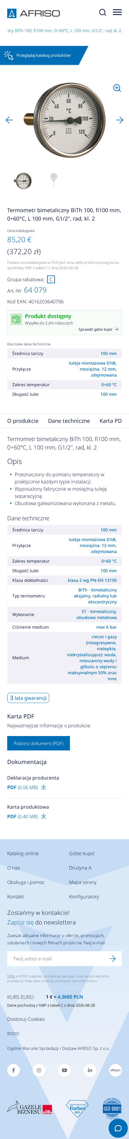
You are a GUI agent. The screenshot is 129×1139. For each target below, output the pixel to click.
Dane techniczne (69, 420)
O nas (13, 867)
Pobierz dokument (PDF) (38, 743)
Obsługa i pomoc (26, 882)
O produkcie (22, 420)
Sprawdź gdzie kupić (95, 329)
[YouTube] (64, 1070)
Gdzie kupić (82, 853)
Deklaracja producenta (33, 777)
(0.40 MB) (23, 816)
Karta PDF (112, 420)
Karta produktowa (28, 807)
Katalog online (23, 853)
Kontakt (15, 896)
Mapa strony (83, 882)
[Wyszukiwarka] (102, 13)
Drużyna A (80, 867)
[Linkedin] (90, 1070)
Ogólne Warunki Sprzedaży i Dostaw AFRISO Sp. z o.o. (58, 1048)
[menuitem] (22, 181)
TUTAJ (11, 976)
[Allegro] (115, 1070)
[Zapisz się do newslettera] (113, 958)
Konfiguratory (84, 896)
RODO (13, 1033)
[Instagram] (39, 1070)
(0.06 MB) (23, 787)
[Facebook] (13, 1070)
